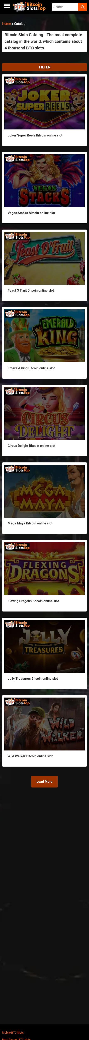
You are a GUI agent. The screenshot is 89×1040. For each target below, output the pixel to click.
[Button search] (82, 7)
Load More (44, 782)
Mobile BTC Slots (13, 1032)
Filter (44, 67)
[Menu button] (7, 6)
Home (6, 24)
